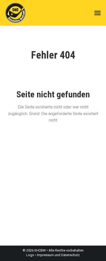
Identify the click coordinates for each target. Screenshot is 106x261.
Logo (30, 255)
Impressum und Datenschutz (58, 255)
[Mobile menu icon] (97, 13)
